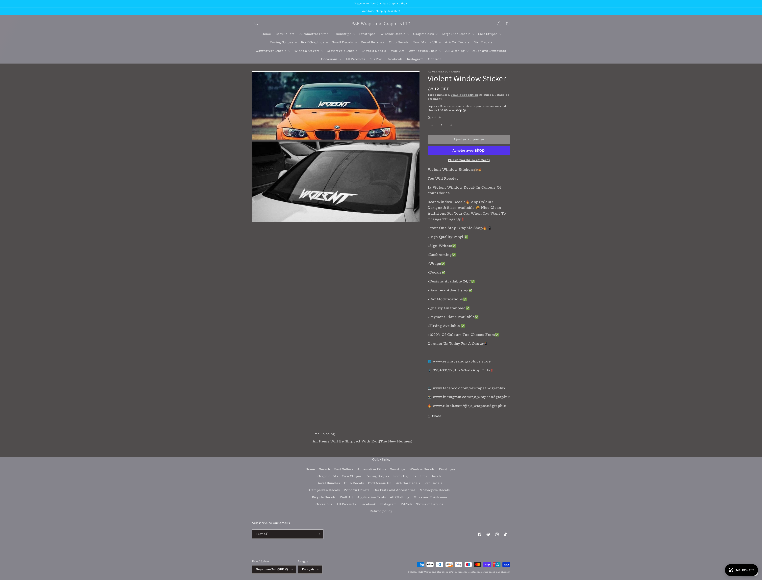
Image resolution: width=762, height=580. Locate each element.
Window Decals (422, 469)
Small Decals (431, 476)
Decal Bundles (328, 483)
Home (310, 469)
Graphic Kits (328, 476)
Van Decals (433, 483)
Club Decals (354, 483)
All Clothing (399, 497)
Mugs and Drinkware (430, 497)
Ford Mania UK (380, 483)
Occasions (324, 504)
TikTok (406, 504)
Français (308, 569)
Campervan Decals (324, 490)
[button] (256, 23)
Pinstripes (447, 469)
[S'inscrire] (319, 534)
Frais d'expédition (464, 94)
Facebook (368, 504)
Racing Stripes (377, 476)
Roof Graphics (405, 476)
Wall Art (346, 497)
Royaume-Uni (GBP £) (272, 569)
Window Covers (356, 490)
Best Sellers (343, 469)
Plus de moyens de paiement (469, 159)
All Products (346, 504)
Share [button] (436, 416)
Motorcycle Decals (435, 490)
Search (324, 469)
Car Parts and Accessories (394, 490)
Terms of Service (430, 504)
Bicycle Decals (324, 497)
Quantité (434, 117)
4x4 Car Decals (408, 483)
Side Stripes (352, 476)
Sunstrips (397, 469)
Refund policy (381, 511)
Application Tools (371, 497)
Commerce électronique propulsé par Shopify (482, 572)
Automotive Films (371, 469)
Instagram (388, 504)
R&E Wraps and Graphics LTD (436, 572)
